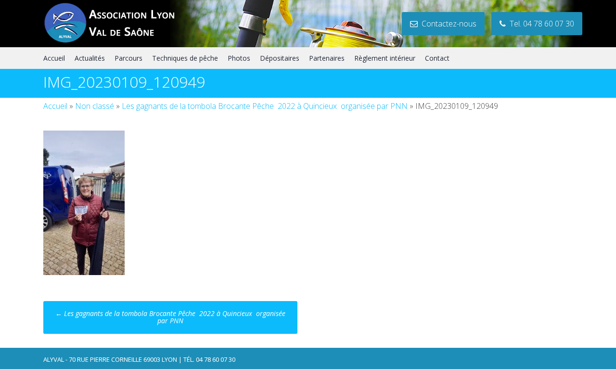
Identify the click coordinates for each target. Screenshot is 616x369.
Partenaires (327, 58)
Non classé (94, 106)
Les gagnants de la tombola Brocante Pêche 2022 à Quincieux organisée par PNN (265, 106)
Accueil (54, 58)
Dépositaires (279, 58)
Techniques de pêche (185, 58)
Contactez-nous (447, 23)
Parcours (128, 58)
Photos (239, 58)
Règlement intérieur (384, 58)
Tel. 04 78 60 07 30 (540, 23)
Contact (437, 58)
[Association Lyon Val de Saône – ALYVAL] (118, 41)
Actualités (90, 58)
